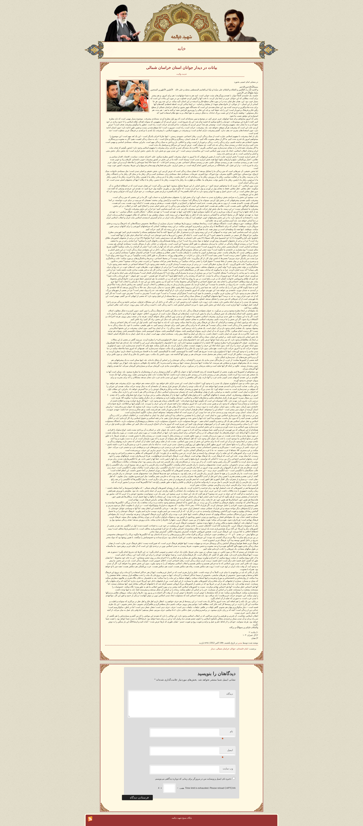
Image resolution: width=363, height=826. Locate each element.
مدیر (240, 643)
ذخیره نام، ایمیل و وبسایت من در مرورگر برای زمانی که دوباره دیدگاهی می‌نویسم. (193, 779)
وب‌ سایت (228, 768)
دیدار (213, 649)
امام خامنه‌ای (242, 649)
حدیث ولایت (181, 74)
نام (227, 732)
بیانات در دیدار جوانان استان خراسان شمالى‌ (181, 67)
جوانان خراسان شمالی (226, 649)
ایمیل (227, 751)
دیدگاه (229, 693)
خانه (182, 48)
